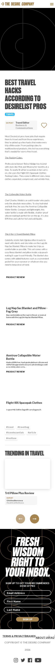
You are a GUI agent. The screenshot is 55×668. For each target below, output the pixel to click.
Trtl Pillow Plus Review (19, 493)
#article (32, 432)
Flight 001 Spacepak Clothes (24, 402)
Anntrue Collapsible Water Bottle (23, 357)
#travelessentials (15, 432)
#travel (10, 426)
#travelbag (23, 426)
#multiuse (11, 438)
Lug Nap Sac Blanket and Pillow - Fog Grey (26, 309)
